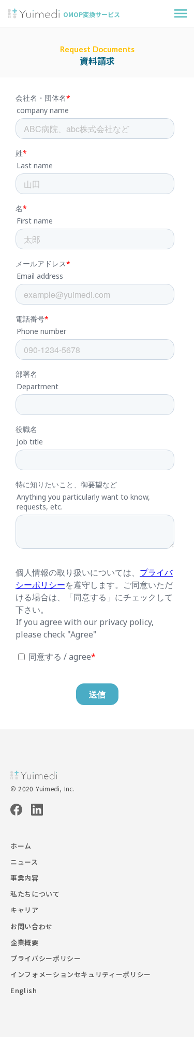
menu (180, 13)
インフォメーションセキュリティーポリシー (80, 974)
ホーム (21, 846)
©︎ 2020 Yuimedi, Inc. (42, 789)
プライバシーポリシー (45, 958)
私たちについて (35, 894)
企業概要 (24, 942)
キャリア (24, 910)
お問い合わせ (31, 926)
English (23, 990)
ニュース (24, 862)
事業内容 (24, 878)
